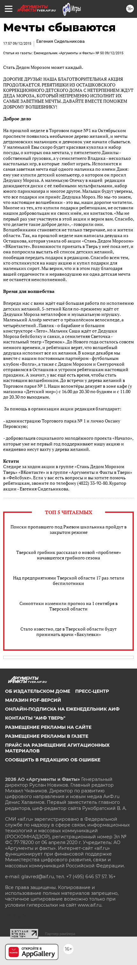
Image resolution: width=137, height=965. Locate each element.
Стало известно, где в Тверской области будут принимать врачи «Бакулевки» (68, 631)
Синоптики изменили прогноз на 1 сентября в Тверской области (68, 606)
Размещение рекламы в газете (46, 736)
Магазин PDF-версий (33, 700)
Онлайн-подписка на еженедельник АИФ (62, 709)
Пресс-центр (92, 691)
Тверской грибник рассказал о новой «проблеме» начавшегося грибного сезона (68, 555)
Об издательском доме (37, 691)
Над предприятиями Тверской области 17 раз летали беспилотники (68, 580)
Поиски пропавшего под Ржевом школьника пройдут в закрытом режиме (68, 529)
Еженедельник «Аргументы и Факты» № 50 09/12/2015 (78, 53)
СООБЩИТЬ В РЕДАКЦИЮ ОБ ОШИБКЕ (52, 760)
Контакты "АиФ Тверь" (35, 718)
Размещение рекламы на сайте (48, 727)
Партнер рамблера (60, 934)
